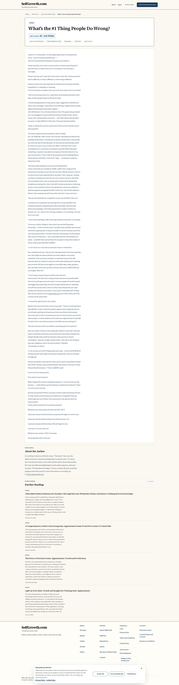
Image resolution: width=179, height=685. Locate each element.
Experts (82, 636)
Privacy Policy (124, 632)
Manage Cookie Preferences (126, 660)
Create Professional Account (146, 636)
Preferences (131, 674)
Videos (82, 652)
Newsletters (104, 641)
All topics (83, 630)
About (114, 5)
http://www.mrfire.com (35, 474)
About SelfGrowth (106, 630)
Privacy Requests (125, 653)
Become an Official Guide (108, 652)
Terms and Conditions (127, 638)
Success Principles (48, 14)
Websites (103, 636)
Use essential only (117, 674)
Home (27, 14)
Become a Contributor (147, 641)
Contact (102, 657)
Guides (82, 641)
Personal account (145, 630)
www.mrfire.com (54, 294)
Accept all (100, 674)
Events (102, 647)
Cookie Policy (124, 643)
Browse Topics (129, 5)
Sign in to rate (88, 41)
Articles (35, 14)
